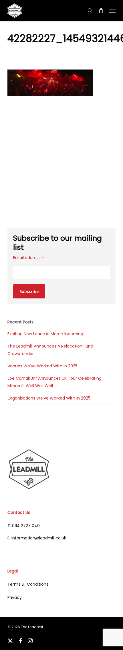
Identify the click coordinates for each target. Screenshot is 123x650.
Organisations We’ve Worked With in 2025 (48, 398)
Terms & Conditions (27, 584)
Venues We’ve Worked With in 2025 (42, 366)
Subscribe (29, 291)
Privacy (14, 597)
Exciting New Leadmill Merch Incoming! (45, 334)
